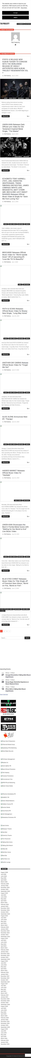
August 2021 (4, 983)
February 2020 (5, 1017)
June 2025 (4, 897)
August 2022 (4, 961)
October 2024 (4, 912)
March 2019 (4, 1038)
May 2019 (3, 1034)
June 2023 (4, 942)
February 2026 (5, 883)
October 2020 (4, 1002)
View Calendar (4, 694)
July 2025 (3, 895)
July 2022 (3, 963)
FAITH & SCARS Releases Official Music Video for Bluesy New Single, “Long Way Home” (14, 311)
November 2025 (5, 887)
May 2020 (3, 1012)
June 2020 (4, 1010)
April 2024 (3, 923)
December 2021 (5, 976)
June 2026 (4, 876)
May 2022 (3, 966)
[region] (15, 10)
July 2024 (3, 917)
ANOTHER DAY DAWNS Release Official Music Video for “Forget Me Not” (15, 365)
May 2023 (3, 944)
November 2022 (5, 955)
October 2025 (4, 889)
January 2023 (4, 951)
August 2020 (4, 1006)
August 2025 (4, 893)
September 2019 (5, 1027)
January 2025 (4, 906)
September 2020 (5, 1004)
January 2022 (4, 974)
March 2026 (4, 881)
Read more (6, 116)
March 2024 (4, 925)
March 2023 (4, 948)
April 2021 (3, 991)
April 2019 (3, 1036)
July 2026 (3, 874)
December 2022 (5, 953)
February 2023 (5, 949)
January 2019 (4, 1042)
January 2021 (4, 997)
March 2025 (4, 902)
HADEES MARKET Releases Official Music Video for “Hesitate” (13, 473)
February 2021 (5, 995)
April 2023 (3, 946)
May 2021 (3, 989)
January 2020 (4, 1019)
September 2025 (5, 891)
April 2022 (3, 968)
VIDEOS (27, 98)
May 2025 (3, 898)
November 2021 (5, 978)
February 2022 (5, 972)
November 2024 (5, 910)
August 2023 (4, 938)
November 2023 (5, 932)
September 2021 (5, 982)
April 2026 (3, 880)
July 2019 (3, 1031)
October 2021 (4, 980)
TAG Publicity (15, 42)
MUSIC (5, 98)
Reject (15, 17)
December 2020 (5, 998)
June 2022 (4, 965)
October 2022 (4, 957)
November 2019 (5, 1023)
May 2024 (3, 921)
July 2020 (3, 1008)
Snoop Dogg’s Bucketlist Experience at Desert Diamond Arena (17, 683)
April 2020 (3, 1014)
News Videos (25, 609)
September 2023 (5, 936)
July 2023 (3, 940)
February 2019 (5, 1040)
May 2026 (3, 878)
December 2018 (5, 1044)
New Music (21, 98)
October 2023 (4, 934)
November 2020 (5, 1000)
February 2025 (5, 904)
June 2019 (3, 1032)
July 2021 (3, 985)
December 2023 (5, 931)
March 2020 (4, 1015)
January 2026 (4, 885)
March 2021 (4, 993)
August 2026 (4, 872)
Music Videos (12, 98)
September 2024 (5, 914)
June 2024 (4, 919)
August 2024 (4, 915)
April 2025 (3, 900)
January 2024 (4, 929)
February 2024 (5, 927)
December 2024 (5, 908)
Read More (24, 7)
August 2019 (4, 1029)
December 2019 (5, 1021)
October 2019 (4, 1025)
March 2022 (4, 970)
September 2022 (5, 959)
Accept (15, 13)
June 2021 (3, 987)
